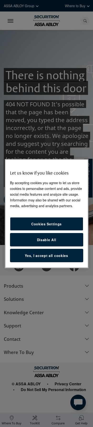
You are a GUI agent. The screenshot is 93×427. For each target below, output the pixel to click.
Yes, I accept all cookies (46, 255)
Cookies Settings (46, 224)
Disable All (46, 239)
